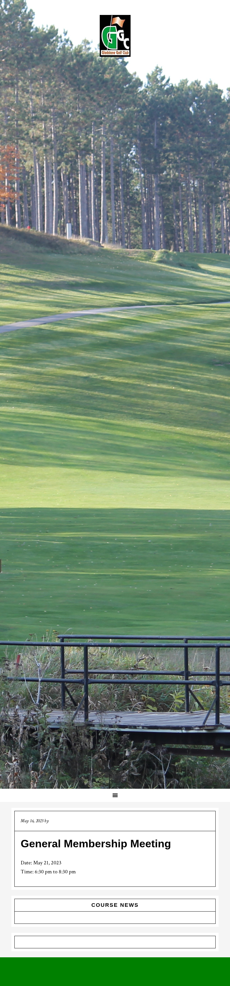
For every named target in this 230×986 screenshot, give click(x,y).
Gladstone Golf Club (115, 36)
